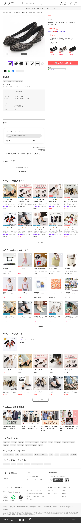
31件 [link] (14, 234)
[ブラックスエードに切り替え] (43, 199)
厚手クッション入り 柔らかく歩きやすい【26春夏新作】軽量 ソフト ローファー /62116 (71, 318)
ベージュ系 (35, 442)
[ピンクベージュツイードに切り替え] (39, 199)
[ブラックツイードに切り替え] (25, 199)
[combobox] (31, 3)
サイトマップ (57, 507)
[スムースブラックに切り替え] (72, 199)
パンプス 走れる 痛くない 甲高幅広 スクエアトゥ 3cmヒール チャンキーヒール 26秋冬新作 (25, 318)
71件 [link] (44, 234)
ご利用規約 (5, 506)
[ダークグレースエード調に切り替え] (28, 199)
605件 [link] (45, 206)
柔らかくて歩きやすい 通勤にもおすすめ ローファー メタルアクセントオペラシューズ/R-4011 (40, 318)
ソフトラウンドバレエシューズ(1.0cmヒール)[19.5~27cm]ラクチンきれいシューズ (55, 318)
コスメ (47, 8)
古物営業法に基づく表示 (7, 507)
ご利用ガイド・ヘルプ (66, 490)
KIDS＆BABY (40, 8)
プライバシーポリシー (12, 506)
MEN (33, 8)
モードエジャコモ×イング (26, 454)
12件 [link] (59, 206)
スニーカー (6, 464)
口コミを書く (24, 171)
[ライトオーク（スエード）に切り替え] (25, 227)
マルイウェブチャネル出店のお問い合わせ (46, 507)
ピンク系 (72, 442)
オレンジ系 (13, 445)
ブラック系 (14, 442)
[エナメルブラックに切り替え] (71, 227)
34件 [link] (29, 234)
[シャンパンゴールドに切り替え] (56, 199)
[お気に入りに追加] (16, 185)
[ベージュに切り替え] (69, 199)
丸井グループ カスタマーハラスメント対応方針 (42, 506)
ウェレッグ (73, 454)
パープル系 (57, 442)
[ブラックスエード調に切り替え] (10, 199)
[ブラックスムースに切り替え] (11, 199)
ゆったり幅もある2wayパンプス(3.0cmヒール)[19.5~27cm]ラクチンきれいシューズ (9, 318)
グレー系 (21, 442)
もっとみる (40, 242)
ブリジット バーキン (8, 454)
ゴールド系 (28, 445)
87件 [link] (59, 234)
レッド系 (6, 445)
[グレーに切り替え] (72, 227)
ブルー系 (50, 442)
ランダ (57, 454)
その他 (40, 445)
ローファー (47, 464)
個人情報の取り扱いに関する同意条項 (26, 506)
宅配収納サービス (6, 509)
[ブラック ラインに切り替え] (11, 227)
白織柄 (34, 445)
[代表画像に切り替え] (7, 199)
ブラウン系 (28, 442)
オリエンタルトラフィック (41, 454)
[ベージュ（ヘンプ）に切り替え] (28, 227)
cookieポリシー (55, 506)
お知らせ (64, 496)
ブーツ (13, 464)
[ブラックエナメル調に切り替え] (43, 227)
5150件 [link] (14, 206)
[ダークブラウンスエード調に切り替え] (26, 199)
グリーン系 (43, 442)
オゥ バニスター (64, 454)
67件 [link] (74, 234)
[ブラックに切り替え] (40, 199)
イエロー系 (65, 442)
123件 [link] (75, 206)
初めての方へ (64, 493)
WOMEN (28, 8)
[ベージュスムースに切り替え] (40, 227)
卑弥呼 (51, 454)
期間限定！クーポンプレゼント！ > (58, 31)
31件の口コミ (33, 339)
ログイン (6, 478)
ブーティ (20, 464)
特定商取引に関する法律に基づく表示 (66, 506)
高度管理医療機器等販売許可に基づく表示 (29, 507)
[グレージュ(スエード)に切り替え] (26, 227)
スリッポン (27, 464)
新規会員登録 (50, 490)
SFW (17, 454)
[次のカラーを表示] (29, 199)
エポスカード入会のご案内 (53, 493)
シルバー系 (20, 445)
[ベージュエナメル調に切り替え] (8, 199)
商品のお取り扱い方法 (19, 106)
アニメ (53, 8)
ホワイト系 (6, 442)
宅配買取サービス (64, 507)
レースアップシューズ (37, 464)
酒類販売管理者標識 (16, 507)
